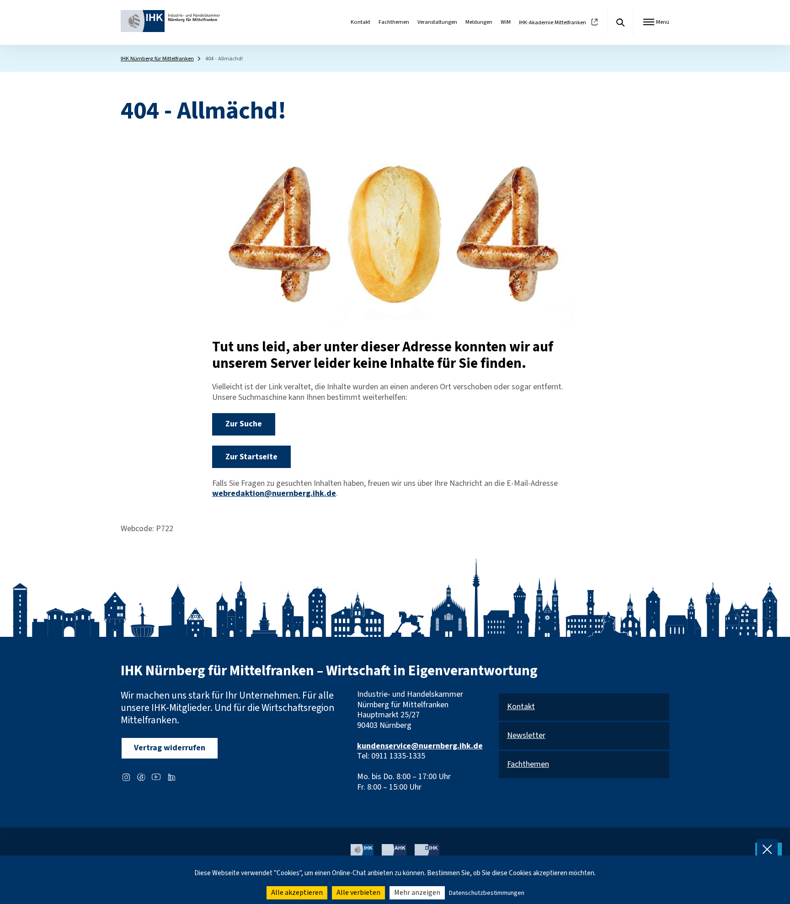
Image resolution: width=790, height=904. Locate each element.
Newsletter (526, 736)
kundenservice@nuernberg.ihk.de (420, 746)
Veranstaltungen (437, 22)
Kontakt (360, 22)
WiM (506, 22)
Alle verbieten (358, 893)
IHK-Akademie (552, 23)
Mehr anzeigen (417, 893)
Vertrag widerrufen (169, 747)
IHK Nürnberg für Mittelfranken (157, 58)
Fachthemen (394, 22)
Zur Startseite (251, 457)
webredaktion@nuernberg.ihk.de (274, 493)
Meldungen (478, 22)
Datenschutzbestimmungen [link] (486, 893)
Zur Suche (243, 424)
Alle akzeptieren (297, 893)
